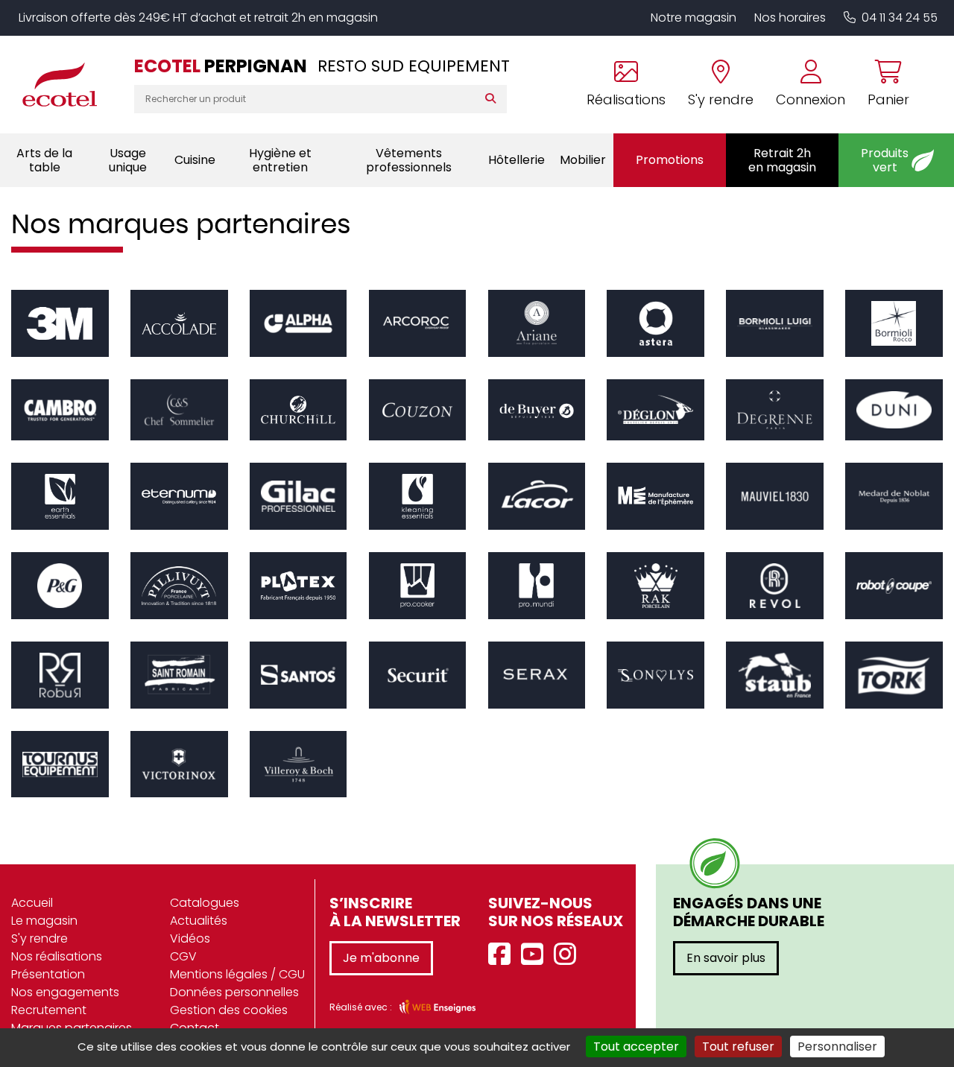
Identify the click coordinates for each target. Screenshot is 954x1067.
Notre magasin (693, 17)
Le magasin (44, 920)
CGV (183, 956)
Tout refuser (738, 1046)
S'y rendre (39, 938)
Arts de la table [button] (44, 160)
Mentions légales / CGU (237, 974)
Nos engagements (65, 992)
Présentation (48, 974)
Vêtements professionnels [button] (409, 160)
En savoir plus (725, 957)
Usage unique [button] (128, 160)
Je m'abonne (381, 957)
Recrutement (48, 1010)
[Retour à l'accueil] (67, 84)
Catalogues (204, 902)
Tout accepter (636, 1046)
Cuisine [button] (194, 160)
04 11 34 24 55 (900, 17)
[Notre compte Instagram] (569, 955)
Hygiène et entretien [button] (280, 160)
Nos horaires (790, 17)
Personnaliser (837, 1046)
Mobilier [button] (583, 160)
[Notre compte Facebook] (503, 955)
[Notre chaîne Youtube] (536, 955)
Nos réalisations (56, 956)
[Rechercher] (494, 99)
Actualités (198, 920)
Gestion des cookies (229, 1010)
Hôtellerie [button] (516, 160)
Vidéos (190, 938)
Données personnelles (234, 992)
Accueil (32, 902)
